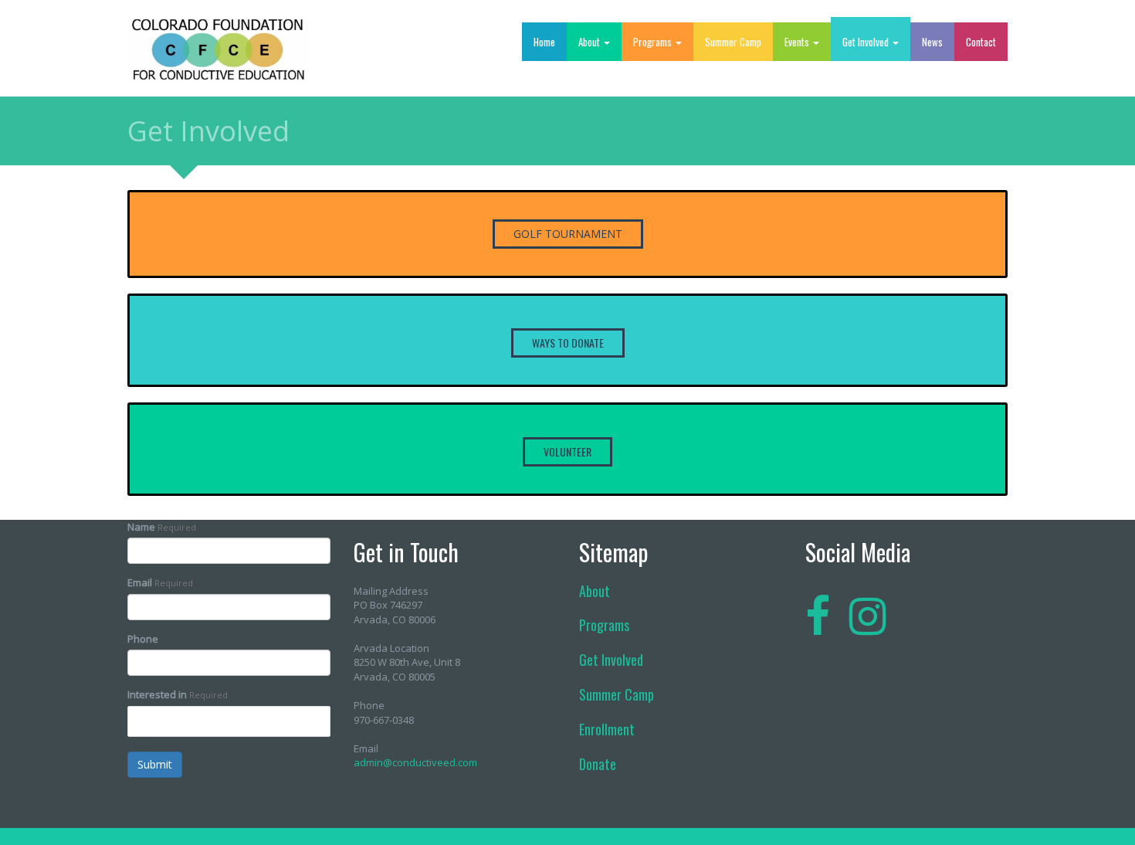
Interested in (157, 694)
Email (139, 582)
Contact (981, 41)
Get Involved (866, 41)
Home (544, 41)
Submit (154, 764)
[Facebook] (817, 614)
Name (141, 527)
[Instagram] (867, 614)
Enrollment (607, 729)
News (932, 41)
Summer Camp (733, 41)
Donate (597, 764)
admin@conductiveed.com (415, 762)
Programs (653, 41)
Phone (142, 639)
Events (797, 41)
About (590, 41)
